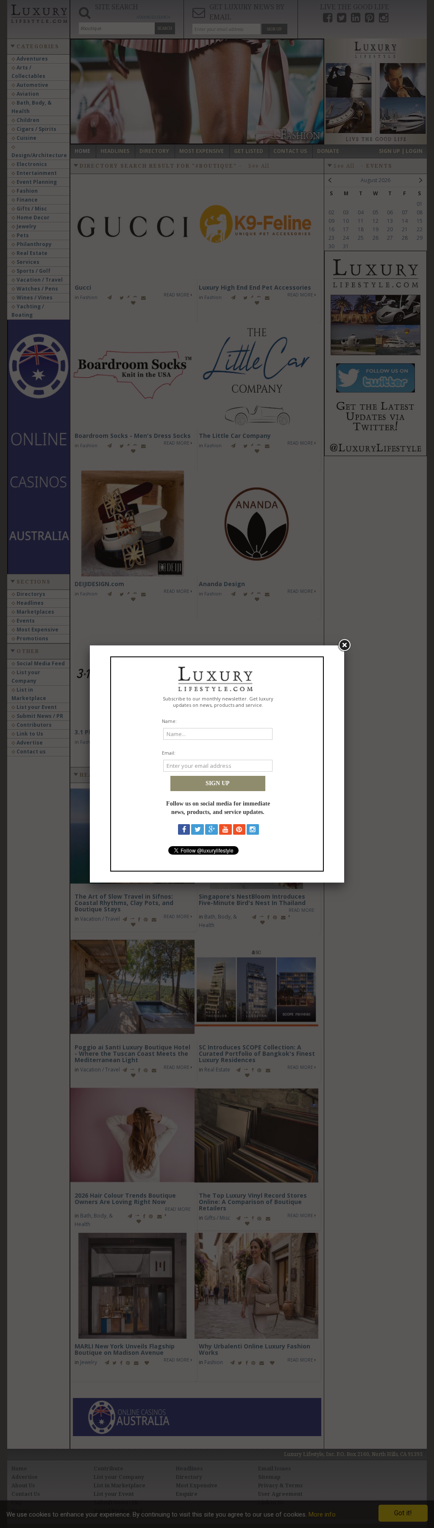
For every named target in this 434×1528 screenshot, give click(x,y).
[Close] (344, 645)
